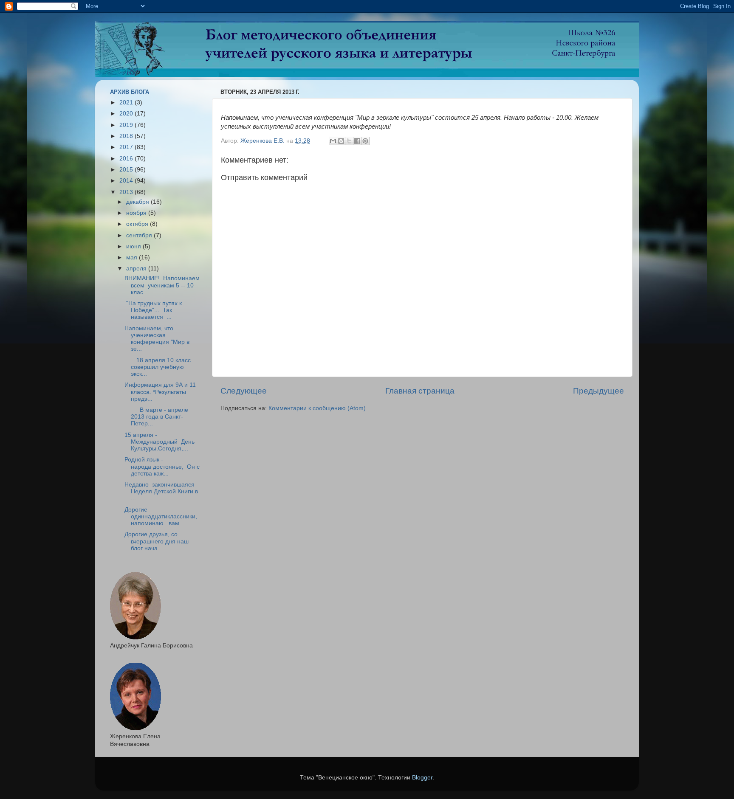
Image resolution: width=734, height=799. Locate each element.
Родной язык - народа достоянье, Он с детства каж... (162, 466)
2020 (127, 113)
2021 (127, 102)
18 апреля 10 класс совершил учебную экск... (157, 367)
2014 (127, 180)
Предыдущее (598, 390)
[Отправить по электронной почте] (333, 141)
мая (132, 257)
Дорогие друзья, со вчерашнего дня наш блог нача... (156, 541)
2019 (127, 125)
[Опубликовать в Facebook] (357, 141)
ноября (137, 213)
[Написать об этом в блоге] (341, 141)
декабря (138, 202)
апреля (137, 268)
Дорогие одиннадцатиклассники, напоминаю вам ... (160, 516)
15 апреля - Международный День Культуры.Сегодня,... (159, 442)
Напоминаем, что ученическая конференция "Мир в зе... (156, 338)
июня (134, 246)
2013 (127, 192)
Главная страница (420, 390)
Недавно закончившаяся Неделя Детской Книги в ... (161, 491)
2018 (127, 136)
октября (138, 224)
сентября (140, 235)
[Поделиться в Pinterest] (365, 141)
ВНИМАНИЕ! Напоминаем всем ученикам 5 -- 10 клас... (162, 285)
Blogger (422, 777)
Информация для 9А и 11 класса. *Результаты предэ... (160, 392)
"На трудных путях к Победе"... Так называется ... (153, 310)
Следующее (243, 390)
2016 (127, 158)
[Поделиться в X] (349, 141)
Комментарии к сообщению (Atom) (317, 408)
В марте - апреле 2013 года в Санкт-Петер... (156, 417)
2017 (127, 147)
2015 (127, 169)
